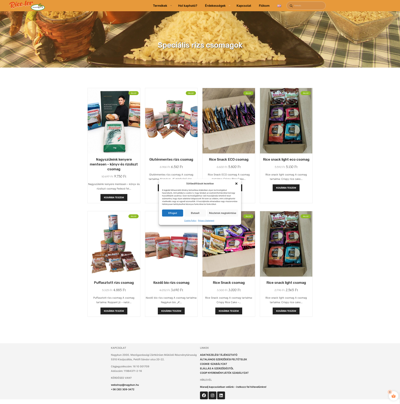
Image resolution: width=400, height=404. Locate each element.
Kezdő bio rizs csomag (171, 283)
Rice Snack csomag (229, 283)
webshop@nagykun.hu (125, 384)
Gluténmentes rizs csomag (171, 159)
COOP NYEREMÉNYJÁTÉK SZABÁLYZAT (224, 372)
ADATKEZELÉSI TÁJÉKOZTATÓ (218, 354)
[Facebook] (204, 395)
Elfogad (172, 213)
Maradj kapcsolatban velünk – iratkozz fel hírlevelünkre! (233, 386)
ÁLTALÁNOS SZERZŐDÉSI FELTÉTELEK (223, 359)
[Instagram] (212, 395)
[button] (236, 183)
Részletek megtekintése (222, 213)
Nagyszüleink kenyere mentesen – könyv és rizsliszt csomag (114, 164)
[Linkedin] (221, 395)
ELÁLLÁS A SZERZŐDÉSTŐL (217, 368)
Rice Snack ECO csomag (228, 159)
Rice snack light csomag (286, 283)
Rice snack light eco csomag (286, 159)
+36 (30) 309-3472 (122, 389)
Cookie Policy (190, 220)
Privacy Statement (206, 220)
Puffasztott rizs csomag (114, 283)
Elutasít (195, 213)
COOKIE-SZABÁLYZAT (213, 363)
